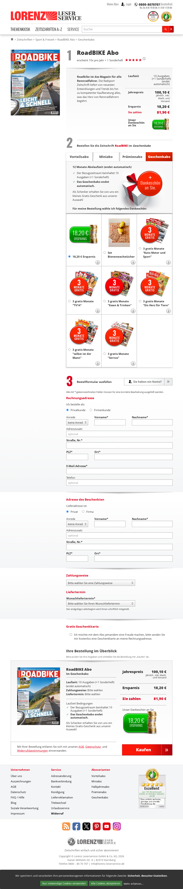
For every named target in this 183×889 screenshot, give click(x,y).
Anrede (70, 417)
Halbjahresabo (100, 786)
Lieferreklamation (62, 797)
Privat (74, 511)
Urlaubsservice (60, 808)
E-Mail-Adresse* (76, 466)
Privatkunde (78, 410)
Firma (89, 511)
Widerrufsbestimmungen (32, 750)
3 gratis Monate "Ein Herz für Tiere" (156, 303)
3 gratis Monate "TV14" (83, 303)
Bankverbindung (61, 781)
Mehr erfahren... (134, 883)
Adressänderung (61, 776)
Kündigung (57, 792)
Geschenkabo (100, 797)
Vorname (101, 417)
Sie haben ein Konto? (147, 381)
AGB (81, 746)
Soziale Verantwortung (24, 808)
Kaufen (143, 750)
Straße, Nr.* (74, 440)
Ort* (97, 452)
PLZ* (69, 452)
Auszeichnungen (21, 781)
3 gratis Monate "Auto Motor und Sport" (154, 252)
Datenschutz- (93, 746)
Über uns (16, 776)
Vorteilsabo (98, 776)
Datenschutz (18, 792)
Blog (13, 802)
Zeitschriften (24, 39)
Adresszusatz (74, 429)
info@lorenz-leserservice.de (107, 863)
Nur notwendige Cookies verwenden (64, 883)
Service (73, 29)
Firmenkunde (102, 410)
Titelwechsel (58, 802)
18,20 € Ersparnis (84, 256)
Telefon (70, 477)
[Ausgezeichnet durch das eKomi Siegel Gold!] (166, 17)
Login (128, 4)
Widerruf (57, 813)
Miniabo (97, 781)
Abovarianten (101, 769)
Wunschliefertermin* (80, 598)
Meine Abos (113, 4)
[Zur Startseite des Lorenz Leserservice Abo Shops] (46, 16)
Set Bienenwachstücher (121, 255)
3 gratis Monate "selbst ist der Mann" (83, 353)
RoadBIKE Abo (66, 39)
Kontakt (56, 786)
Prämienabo (99, 792)
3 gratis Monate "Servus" (118, 356)
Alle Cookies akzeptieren (105, 883)
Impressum (18, 813)
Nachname (140, 417)
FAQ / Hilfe (17, 797)
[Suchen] (168, 29)
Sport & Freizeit (44, 39)
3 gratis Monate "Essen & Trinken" (120, 303)
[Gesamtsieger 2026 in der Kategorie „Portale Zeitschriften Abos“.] (153, 17)
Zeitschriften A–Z (48, 29)
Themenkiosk (20, 29)
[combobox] (122, 29)
